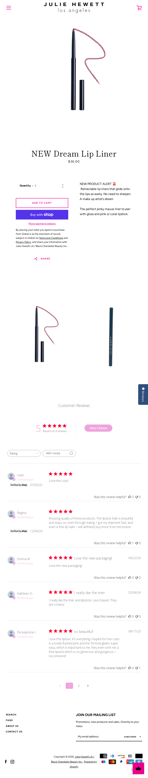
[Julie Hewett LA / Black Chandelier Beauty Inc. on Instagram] (12, 761)
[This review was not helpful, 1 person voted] (136, 668)
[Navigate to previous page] (60, 686)
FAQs (9, 720)
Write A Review (98, 428)
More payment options (42, 223)
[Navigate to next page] (88, 686)
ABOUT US (12, 726)
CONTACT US (14, 731)
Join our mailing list (96, 715)
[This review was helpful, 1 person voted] (129, 543)
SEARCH (11, 714)
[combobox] (24, 453)
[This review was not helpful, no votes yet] (136, 497)
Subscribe (130, 737)
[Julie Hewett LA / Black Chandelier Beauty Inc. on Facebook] (6, 761)
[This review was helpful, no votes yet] (129, 497)
